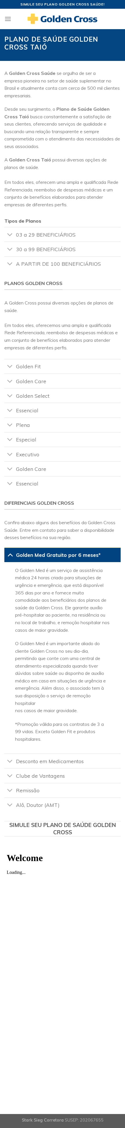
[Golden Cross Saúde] (62, 19)
